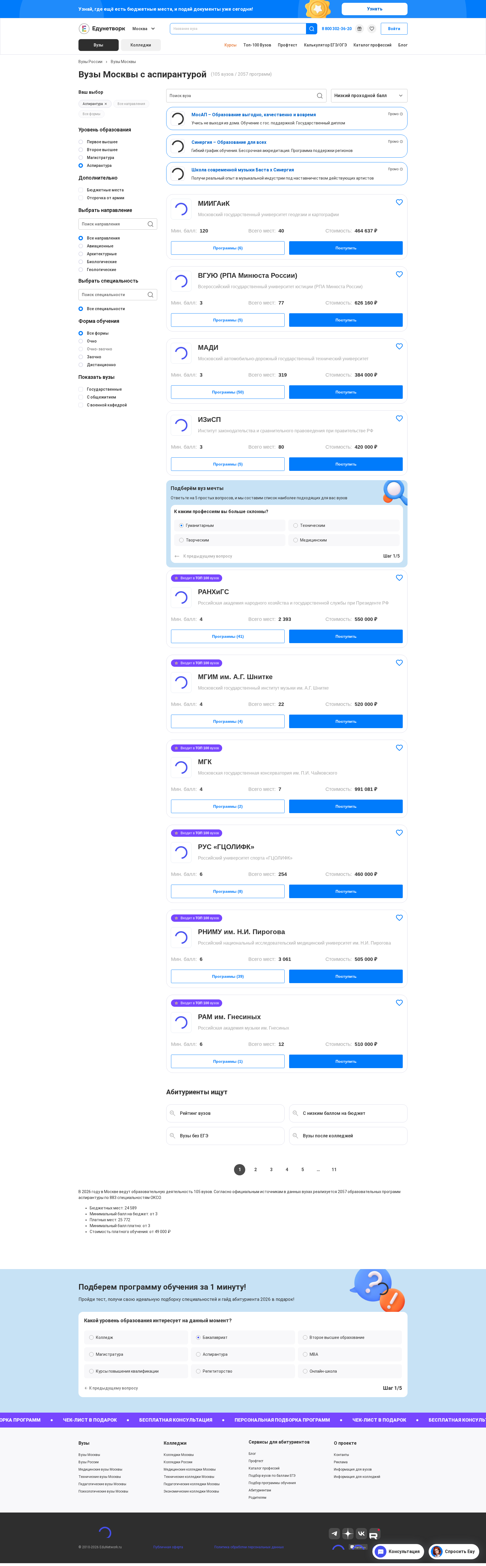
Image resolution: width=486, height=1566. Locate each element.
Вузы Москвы (123, 61)
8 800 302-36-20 (337, 28)
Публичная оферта (168, 1547)
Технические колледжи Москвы (189, 1477)
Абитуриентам (260, 1490)
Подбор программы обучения (272, 1483)
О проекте (345, 1443)
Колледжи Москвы (179, 1455)
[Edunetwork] (102, 28)
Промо (393, 114)
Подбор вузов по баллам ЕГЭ (272, 1476)
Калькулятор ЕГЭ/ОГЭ (325, 45)
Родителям (257, 1498)
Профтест (287, 45)
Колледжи (175, 1443)
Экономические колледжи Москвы (191, 1491)
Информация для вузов (353, 1469)
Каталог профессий (373, 45)
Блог (403, 45)
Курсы (230, 45)
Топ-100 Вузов (257, 45)
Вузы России (90, 61)
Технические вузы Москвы (99, 1477)
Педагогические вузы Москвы (102, 1484)
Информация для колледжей (357, 1477)
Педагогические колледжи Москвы (192, 1484)
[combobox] (242, 28)
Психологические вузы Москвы (103, 1491)
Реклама (341, 1462)
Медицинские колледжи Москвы (190, 1469)
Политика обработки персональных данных (249, 1547)
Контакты (341, 1455)
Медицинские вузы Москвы (100, 1469)
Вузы (83, 1443)
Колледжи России (178, 1462)
